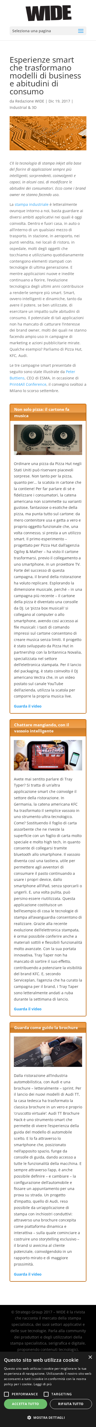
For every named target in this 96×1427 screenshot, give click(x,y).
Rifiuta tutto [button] (70, 1404)
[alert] (48, 1389)
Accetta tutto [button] (25, 1404)
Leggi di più (42, 1384)
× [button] (90, 1357)
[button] (48, 1418)
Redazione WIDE (29, 101)
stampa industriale (32, 204)
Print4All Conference (28, 384)
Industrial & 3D (23, 107)
